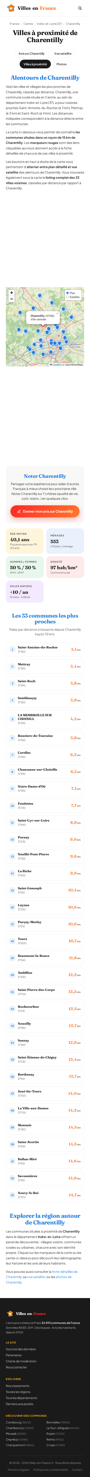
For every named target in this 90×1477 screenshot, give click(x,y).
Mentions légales (19, 1469)
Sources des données (21, 1349)
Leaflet (56, 364)
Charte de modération (21, 1361)
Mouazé (16, 1433)
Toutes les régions (18, 1392)
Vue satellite (63, 53)
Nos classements (17, 1386)
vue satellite (36, 1277)
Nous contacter (16, 1367)
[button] (49, 329)
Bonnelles (58, 1422)
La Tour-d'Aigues (62, 1428)
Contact (77, 1469)
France (14, 23)
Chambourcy (20, 1428)
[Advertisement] (45, 242)
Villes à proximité (35, 64)
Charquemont (20, 1445)
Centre (28, 23)
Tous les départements (21, 1398)
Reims (55, 1439)
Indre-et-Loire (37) (49, 23)
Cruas (55, 1445)
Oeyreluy (17, 1439)
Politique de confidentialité (50, 1469)
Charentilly (73, 23)
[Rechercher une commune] (80, 8)
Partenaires (14, 1355)
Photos (62, 64)
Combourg (18, 1422)
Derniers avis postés (19, 1404)
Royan (55, 1433)
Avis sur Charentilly (32, 53)
